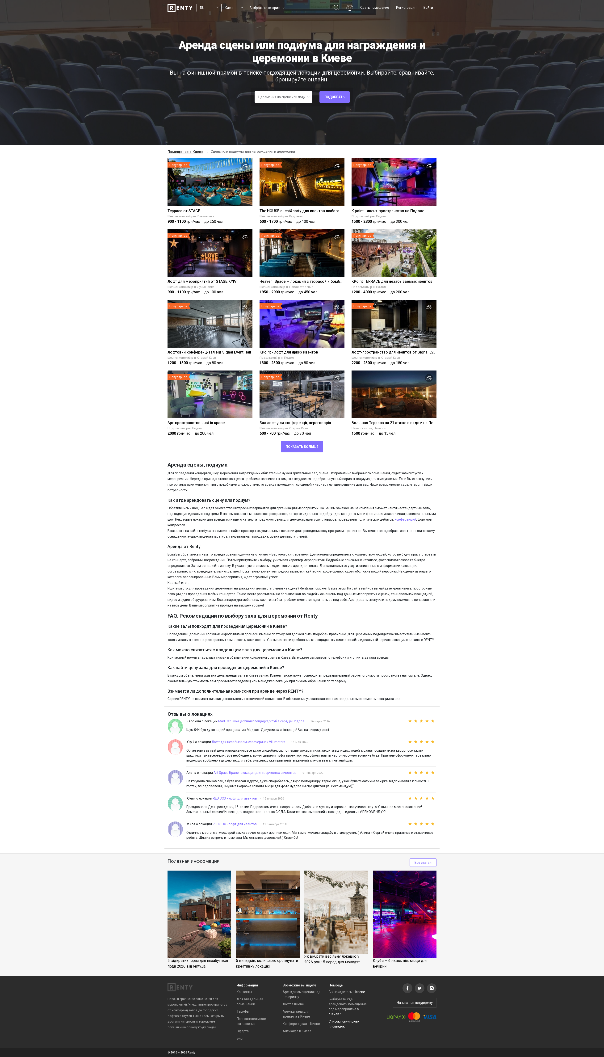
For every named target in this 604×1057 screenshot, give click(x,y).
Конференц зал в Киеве (301, 1024)
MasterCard (414, 1017)
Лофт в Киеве (293, 1004)
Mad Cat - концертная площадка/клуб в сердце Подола (261, 721)
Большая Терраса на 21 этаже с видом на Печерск (398, 423)
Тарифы (243, 1011)
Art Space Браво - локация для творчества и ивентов (255, 773)
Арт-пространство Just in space (196, 423)
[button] (267, 7)
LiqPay (396, 1017)
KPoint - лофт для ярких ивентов (289, 352)
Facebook (407, 988)
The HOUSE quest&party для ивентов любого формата (308, 211)
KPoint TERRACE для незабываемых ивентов (392, 281)
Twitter (419, 988)
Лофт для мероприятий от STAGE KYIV (202, 281)
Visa (429, 1017)
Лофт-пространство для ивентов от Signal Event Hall (399, 352)
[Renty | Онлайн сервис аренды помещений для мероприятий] (180, 8)
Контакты (244, 992)
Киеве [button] (360, 992)
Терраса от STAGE (184, 211)
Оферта (243, 1031)
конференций (405, 519)
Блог (240, 1038)
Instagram (431, 988)
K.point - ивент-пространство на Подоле (388, 211)
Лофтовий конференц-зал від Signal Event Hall (209, 352)
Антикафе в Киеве (297, 1031)
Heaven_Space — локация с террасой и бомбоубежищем (311, 281)
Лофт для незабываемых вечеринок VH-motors (249, 742)
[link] (186, 152)
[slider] (418, 721)
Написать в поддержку (415, 1003)
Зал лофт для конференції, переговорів (295, 423)
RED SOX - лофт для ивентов (235, 798)
